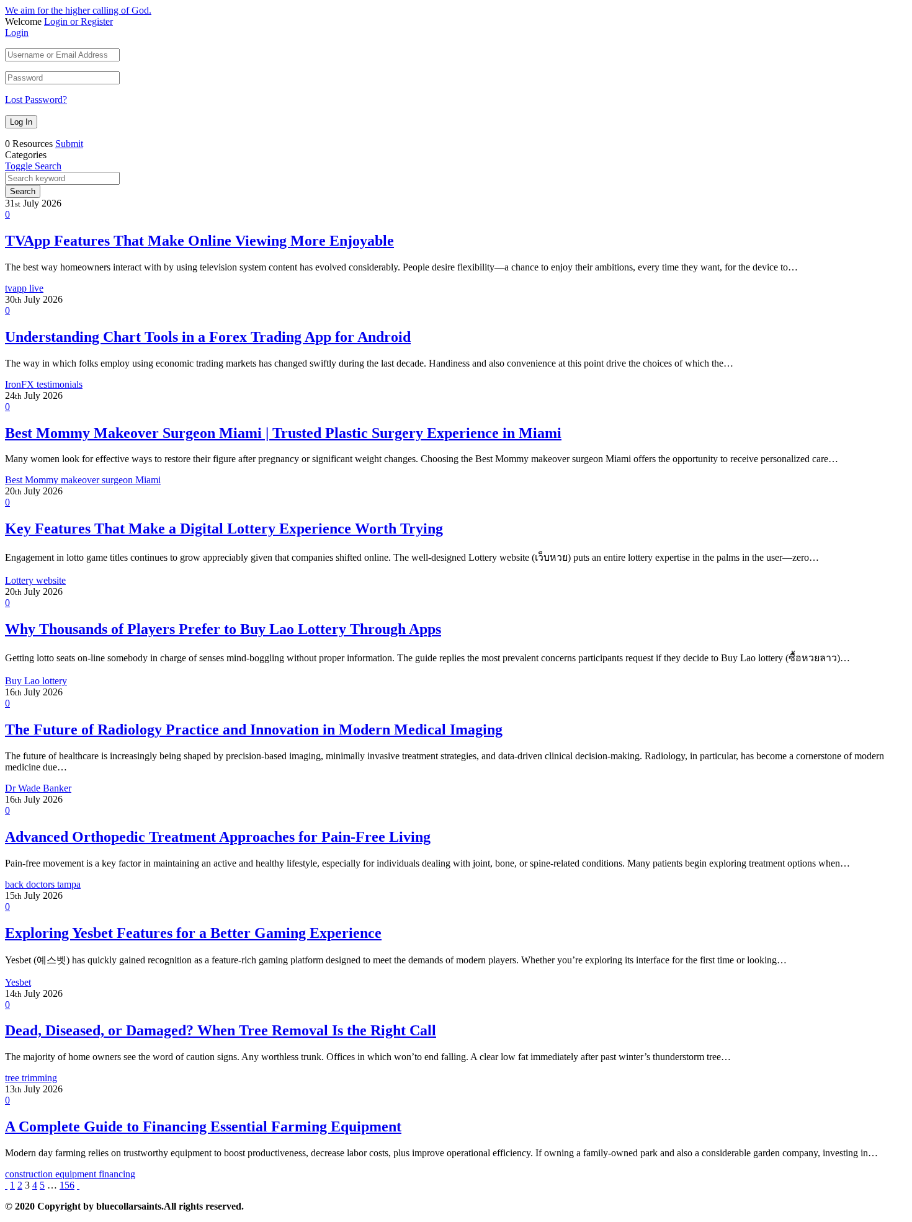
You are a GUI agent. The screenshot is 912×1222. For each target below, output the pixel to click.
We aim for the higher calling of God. (78, 10)
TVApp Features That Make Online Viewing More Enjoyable (199, 241)
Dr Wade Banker (38, 788)
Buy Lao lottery (36, 681)
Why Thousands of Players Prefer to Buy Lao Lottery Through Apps (223, 629)
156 (67, 1185)
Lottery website (35, 580)
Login (17, 32)
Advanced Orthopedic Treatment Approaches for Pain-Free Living (218, 837)
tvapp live (24, 288)
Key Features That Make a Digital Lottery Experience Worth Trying (224, 528)
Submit (69, 143)
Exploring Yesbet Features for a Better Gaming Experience (193, 933)
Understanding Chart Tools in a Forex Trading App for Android (208, 337)
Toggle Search (33, 166)
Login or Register (78, 21)
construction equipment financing (70, 1174)
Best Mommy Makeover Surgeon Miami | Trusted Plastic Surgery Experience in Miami (283, 433)
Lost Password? (36, 99)
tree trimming (31, 1078)
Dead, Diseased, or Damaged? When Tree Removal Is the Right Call (220, 1030)
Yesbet (18, 982)
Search (22, 191)
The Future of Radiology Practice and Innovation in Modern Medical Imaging (254, 729)
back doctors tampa (43, 884)
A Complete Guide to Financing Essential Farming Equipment (203, 1126)
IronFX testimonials (44, 384)
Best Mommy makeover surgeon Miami (83, 480)
